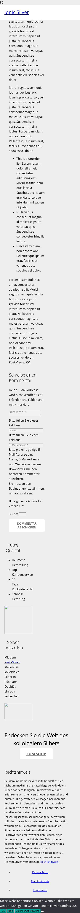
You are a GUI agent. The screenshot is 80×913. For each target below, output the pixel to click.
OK (3, 910)
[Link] (18, 633)
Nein (10, 910)
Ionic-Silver (12, 662)
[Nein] (42, 911)
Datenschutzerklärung (27, 910)
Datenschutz (40, 872)
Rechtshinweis (49, 861)
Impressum (40, 890)
